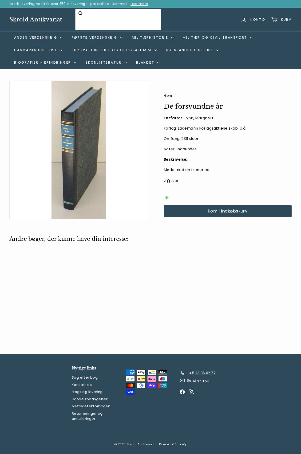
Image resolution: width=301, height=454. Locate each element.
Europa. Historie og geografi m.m (112, 50)
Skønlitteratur (104, 62)
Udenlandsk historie (190, 50)
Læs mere (139, 3)
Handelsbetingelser (89, 399)
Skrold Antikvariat (35, 19)
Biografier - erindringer (43, 62)
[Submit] (81, 13)
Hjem (168, 96)
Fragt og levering (87, 391)
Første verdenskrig (95, 37)
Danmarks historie (36, 50)
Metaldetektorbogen (91, 406)
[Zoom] (79, 150)
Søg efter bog (85, 377)
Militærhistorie (151, 37)
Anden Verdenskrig (36, 37)
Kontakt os (82, 384)
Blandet (146, 62)
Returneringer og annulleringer (87, 416)
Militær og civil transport (216, 37)
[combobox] (118, 19)
